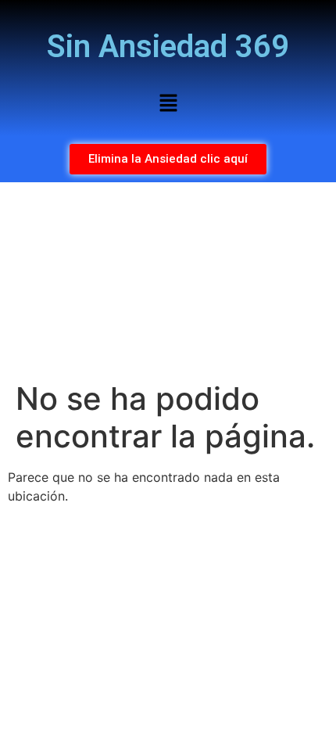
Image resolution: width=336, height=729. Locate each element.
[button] (168, 103)
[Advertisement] (168, 281)
